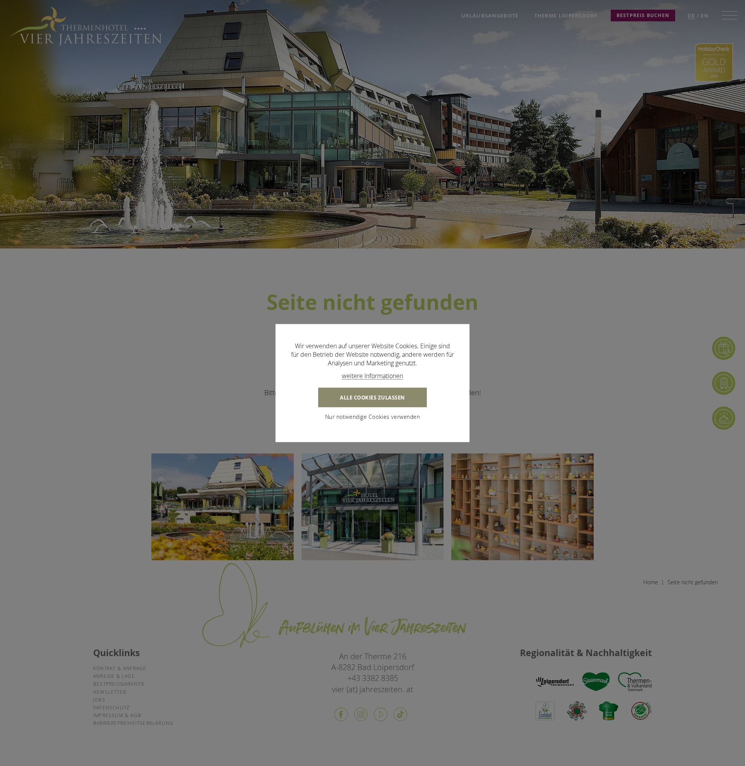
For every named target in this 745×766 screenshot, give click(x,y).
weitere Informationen (372, 375)
